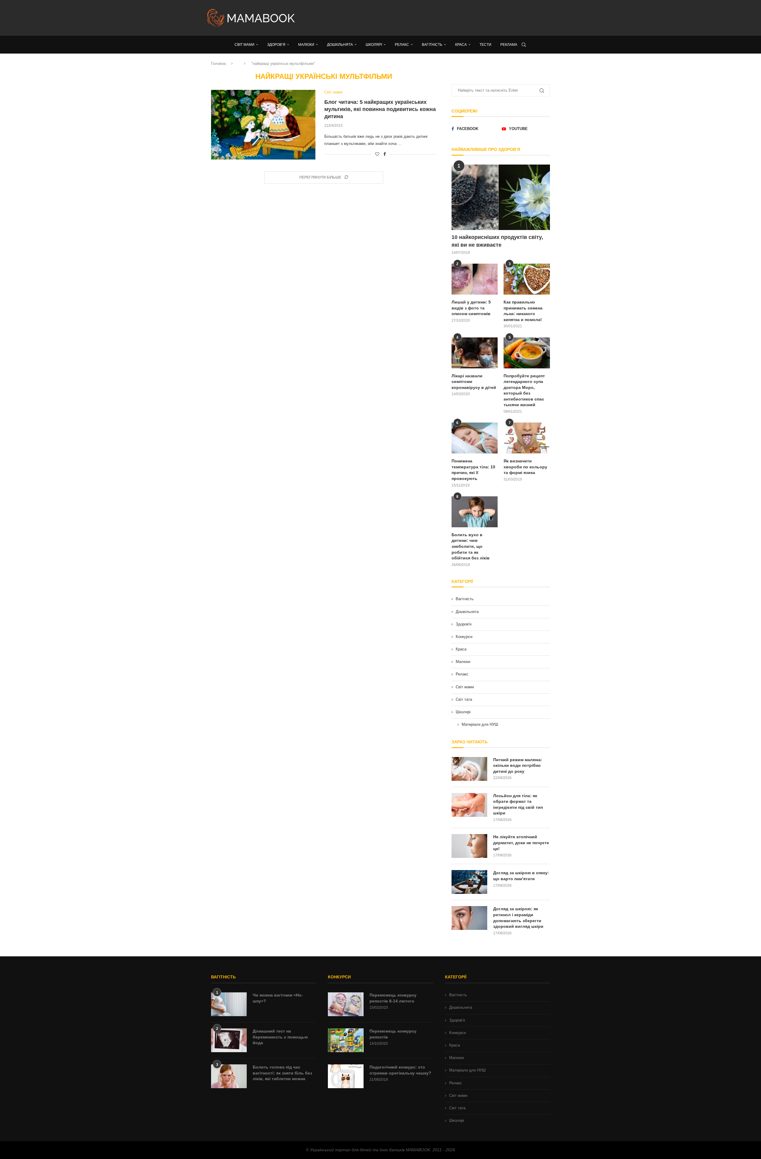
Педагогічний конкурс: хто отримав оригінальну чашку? (400, 1070)
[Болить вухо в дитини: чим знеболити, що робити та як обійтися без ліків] (475, 511)
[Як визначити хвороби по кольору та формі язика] (527, 438)
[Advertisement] (440, 17)
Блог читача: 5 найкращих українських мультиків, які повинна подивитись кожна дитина (380, 109)
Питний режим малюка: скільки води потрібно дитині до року (517, 765)
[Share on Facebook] (384, 154)
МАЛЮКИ (306, 45)
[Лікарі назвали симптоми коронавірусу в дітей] (475, 352)
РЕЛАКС (402, 45)
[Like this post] (377, 154)
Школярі (463, 712)
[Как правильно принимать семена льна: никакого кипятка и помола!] (527, 279)
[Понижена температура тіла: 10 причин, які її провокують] (475, 438)
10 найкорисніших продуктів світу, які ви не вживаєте (497, 241)
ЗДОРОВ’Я (276, 45)
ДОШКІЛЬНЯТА (340, 45)
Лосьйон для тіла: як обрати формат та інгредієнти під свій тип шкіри (518, 804)
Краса (461, 649)
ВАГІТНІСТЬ (432, 45)
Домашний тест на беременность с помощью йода (280, 1037)
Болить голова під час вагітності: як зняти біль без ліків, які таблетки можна (282, 1073)
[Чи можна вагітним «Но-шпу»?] (229, 1004)
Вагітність (465, 599)
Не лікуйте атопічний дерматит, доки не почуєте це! (521, 842)
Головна (218, 63)
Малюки (463, 661)
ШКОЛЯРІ (374, 45)
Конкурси (464, 636)
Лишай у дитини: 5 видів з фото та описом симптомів (471, 308)
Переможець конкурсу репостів (393, 1034)
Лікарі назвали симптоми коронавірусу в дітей (474, 381)
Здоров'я (463, 624)
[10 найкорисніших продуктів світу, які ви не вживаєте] (501, 197)
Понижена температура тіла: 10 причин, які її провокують (473, 470)
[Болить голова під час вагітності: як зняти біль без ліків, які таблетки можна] (229, 1076)
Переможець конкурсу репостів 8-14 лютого (393, 998)
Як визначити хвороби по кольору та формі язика (525, 467)
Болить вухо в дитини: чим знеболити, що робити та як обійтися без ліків (471, 546)
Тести (485, 45)
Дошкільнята (467, 611)
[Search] (524, 44)
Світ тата (464, 699)
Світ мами (465, 687)
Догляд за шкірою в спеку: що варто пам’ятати (521, 875)
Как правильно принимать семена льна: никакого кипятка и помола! (523, 311)
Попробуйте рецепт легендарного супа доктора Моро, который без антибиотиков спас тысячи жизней (524, 390)
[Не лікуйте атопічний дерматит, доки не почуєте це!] (469, 846)
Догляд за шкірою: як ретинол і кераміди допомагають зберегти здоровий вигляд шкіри (518, 917)
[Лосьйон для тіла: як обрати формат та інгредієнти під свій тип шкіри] (469, 805)
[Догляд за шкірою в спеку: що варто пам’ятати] (469, 882)
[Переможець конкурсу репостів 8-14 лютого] (346, 1004)
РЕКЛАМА (508, 45)
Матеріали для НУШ (480, 724)
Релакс (462, 674)
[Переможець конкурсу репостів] (346, 1040)
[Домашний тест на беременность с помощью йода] (229, 1040)
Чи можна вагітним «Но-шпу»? (278, 998)
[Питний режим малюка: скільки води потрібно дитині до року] (469, 769)
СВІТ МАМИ (244, 45)
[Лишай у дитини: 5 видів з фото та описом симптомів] (475, 279)
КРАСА (461, 45)
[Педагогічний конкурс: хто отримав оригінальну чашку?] (346, 1076)
